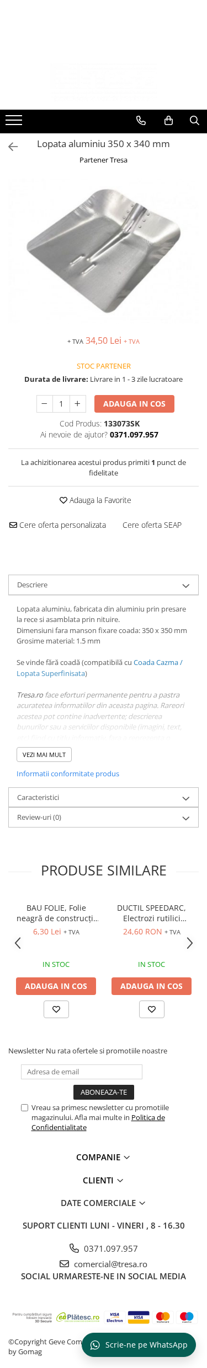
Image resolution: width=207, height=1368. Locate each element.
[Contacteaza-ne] (141, 121)
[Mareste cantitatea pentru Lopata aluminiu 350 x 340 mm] (78, 404)
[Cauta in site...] (194, 121)
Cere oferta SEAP (152, 525)
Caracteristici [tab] (38, 797)
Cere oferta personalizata (61, 525)
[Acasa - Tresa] (104, 82)
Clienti (99, 1180)
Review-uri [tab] (39, 817)
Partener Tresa (103, 160)
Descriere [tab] (32, 585)
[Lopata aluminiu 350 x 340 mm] (103, 251)
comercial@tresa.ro (109, 1263)
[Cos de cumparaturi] (169, 121)
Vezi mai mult (44, 754)
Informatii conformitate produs (68, 773)
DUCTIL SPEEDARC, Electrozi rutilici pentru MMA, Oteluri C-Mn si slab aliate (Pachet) (151, 912)
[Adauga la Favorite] (56, 1009)
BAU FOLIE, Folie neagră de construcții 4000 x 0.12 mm (56, 912)
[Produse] (15, 123)
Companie (99, 1156)
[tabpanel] (103, 251)
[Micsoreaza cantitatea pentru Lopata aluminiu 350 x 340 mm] (44, 404)
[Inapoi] (8, 146)
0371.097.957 (110, 1248)
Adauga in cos (134, 403)
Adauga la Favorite (99, 500)
